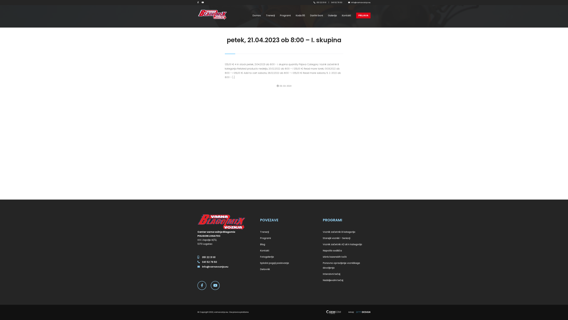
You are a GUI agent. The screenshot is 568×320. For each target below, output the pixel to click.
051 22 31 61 (321, 2)
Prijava (363, 15)
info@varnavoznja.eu (361, 2)
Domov (256, 15)
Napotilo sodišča (332, 250)
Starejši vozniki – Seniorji (336, 238)
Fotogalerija (267, 257)
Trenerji (270, 15)
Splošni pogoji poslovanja (274, 263)
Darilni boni (316, 15)
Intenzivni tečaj (331, 274)
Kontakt (346, 15)
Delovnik (265, 269)
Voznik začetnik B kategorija (339, 232)
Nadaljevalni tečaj (333, 280)
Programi (285, 15)
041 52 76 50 (336, 2)
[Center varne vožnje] (212, 14)
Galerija (332, 15)
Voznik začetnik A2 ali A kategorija (342, 244)
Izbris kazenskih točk (335, 257)
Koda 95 (300, 15)
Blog (262, 244)
